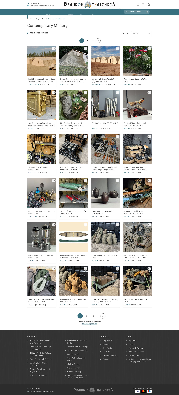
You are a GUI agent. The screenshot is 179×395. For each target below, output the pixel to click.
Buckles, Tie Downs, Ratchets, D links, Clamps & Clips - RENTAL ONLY (104, 169)
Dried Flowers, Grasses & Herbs (77, 341)
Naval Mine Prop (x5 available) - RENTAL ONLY (104, 212)
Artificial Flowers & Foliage (77, 347)
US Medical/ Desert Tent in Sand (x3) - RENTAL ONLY (104, 80)
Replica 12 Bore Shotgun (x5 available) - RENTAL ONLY (135, 124)
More (119, 9)
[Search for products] (147, 11)
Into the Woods (73, 354)
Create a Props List (110, 355)
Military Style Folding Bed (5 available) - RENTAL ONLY (134, 212)
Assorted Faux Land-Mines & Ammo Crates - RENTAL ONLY (135, 168)
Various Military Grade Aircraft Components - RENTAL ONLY (136, 256)
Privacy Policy (133, 355)
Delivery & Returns (135, 348)
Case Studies (107, 348)
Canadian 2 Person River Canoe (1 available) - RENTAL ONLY (73, 256)
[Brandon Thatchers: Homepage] (89, 4)
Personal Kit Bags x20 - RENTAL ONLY (136, 300)
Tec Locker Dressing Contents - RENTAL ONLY (40, 168)
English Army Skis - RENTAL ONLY (105, 123)
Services (61, 9)
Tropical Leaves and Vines (77, 350)
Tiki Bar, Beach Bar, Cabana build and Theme (40, 354)
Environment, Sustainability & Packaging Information (140, 360)
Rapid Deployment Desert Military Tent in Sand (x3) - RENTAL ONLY (41, 80)
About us (82, 12)
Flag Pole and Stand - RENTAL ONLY (135, 80)
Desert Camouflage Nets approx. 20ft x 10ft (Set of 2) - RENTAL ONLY (73, 81)
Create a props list (95, 12)
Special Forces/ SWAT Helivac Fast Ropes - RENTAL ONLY (41, 300)
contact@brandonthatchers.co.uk (42, 6)
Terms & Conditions (136, 352)
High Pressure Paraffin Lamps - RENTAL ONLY (40, 256)
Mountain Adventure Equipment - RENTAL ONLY (41, 212)
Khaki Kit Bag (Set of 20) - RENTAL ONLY (105, 256)
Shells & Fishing (73, 364)
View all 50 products (89, 324)
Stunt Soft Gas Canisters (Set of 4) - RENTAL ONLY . (73, 212)
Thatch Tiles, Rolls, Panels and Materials (40, 341)
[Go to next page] (98, 40)
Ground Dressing (74, 371)
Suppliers (132, 340)
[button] (137, 4)
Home (31, 9)
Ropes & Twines (73, 368)
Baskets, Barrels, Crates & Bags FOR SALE (40, 370)
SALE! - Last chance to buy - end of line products (77, 376)
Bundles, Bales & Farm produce (38, 364)
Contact (111, 9)
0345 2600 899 (35, 3)
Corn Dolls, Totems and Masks (76, 359)
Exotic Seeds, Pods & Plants (40, 359)
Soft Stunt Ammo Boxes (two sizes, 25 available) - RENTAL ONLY (41, 124)
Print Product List (39, 33)
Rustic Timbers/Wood (38, 375)
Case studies (71, 12)
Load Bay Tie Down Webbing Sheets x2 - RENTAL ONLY (71, 168)
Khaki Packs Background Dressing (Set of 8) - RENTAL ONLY (105, 300)
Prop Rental (48, 12)
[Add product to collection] (54, 48)
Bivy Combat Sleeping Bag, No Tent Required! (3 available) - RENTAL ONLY (71, 125)
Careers (131, 344)
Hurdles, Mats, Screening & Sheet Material (40, 348)
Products (39, 9)
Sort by (125, 33)
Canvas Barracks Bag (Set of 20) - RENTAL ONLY (73, 300)
